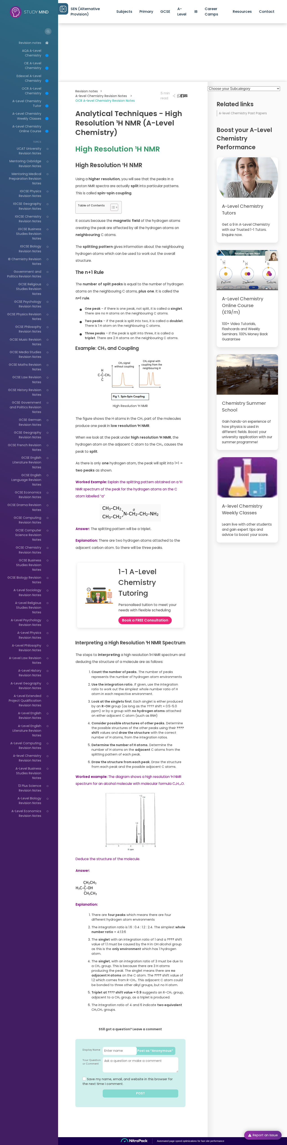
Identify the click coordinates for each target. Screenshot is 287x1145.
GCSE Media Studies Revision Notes (25, 354)
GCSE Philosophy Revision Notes (28, 329)
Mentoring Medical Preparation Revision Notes (25, 179)
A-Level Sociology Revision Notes (27, 592)
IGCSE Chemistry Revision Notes (28, 218)
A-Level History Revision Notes (29, 672)
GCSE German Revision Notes (30, 422)
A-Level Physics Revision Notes (29, 635)
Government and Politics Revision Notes (24, 274)
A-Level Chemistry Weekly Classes (26, 116)
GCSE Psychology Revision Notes (27, 304)
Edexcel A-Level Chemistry (29, 78)
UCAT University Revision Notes (29, 151)
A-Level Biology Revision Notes (29, 800)
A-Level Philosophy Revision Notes (26, 647)
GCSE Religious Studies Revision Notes (28, 289)
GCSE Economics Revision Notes (28, 494)
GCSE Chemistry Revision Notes (28, 549)
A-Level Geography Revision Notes (26, 685)
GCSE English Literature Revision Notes (27, 462)
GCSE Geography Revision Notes (27, 434)
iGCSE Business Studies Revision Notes (28, 234)
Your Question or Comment (92, 1061)
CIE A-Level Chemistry (32, 65)
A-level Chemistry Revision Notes (27, 758)
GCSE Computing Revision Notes (27, 520)
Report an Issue (265, 1135)
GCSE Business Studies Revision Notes (28, 565)
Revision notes (30, 43)
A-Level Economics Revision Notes (26, 813)
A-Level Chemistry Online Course (26, 128)
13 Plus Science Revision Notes (29, 788)
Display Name (91, 1050)
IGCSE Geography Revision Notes (27, 206)
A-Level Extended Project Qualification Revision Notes (25, 701)
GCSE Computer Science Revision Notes (28, 535)
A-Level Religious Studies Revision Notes (28, 608)
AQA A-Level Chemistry (31, 53)
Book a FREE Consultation (145, 620)
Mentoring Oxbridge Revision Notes (25, 163)
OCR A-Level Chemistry (31, 90)
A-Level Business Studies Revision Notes (28, 773)
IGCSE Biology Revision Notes (30, 248)
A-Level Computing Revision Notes (25, 745)
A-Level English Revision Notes (29, 715)
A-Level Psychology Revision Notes (26, 622)
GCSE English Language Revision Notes (26, 480)
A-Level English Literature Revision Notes (27, 731)
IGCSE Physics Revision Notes (30, 193)
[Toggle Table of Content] (112, 207)
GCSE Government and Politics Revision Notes (25, 407)
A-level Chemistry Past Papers (243, 113)
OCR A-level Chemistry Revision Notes (105, 100)
